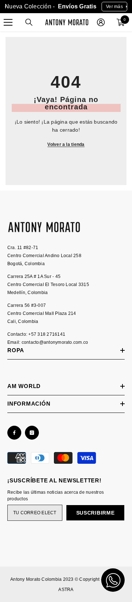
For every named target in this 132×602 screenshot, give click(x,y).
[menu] (8, 22)
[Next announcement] (126, 6)
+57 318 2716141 (46, 334)
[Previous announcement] (5, 6)
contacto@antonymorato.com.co (55, 342)
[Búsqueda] (29, 22)
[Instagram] (32, 433)
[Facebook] (14, 433)
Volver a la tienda (65, 144)
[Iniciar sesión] (101, 22)
